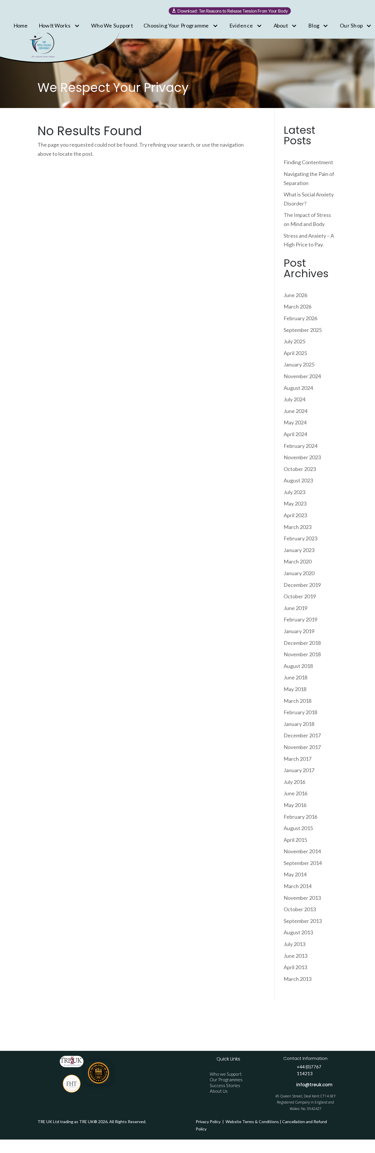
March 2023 (297, 527)
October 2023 (300, 469)
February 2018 (300, 712)
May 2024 (295, 422)
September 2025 (303, 330)
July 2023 (294, 492)
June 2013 (295, 955)
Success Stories (225, 1085)
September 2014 (303, 863)
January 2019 (299, 631)
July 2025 (294, 341)
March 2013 (297, 979)
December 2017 (302, 735)
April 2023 (295, 515)
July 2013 (294, 944)
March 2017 (297, 758)
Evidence (241, 25)
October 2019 (300, 596)
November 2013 (302, 898)
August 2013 (298, 932)
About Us (219, 1091)
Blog (313, 25)
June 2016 (295, 793)
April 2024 (295, 434)
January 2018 (299, 724)
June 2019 (295, 608)
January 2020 (299, 573)
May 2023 (295, 503)
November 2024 (302, 376)
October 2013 (300, 909)
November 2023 (302, 457)
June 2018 (295, 677)
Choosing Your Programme (176, 25)
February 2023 (300, 538)
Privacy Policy (208, 1121)
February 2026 (300, 318)
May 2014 (295, 874)
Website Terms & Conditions (252, 1121)
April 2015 (295, 840)
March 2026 (297, 306)
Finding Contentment (308, 162)
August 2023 (298, 480)
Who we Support (226, 1074)
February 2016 (300, 816)
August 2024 (298, 388)
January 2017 (299, 770)
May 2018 (295, 689)
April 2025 (295, 353)
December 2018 (302, 643)
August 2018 (298, 666)
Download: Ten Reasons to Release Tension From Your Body (233, 10)
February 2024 (300, 446)
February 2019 (300, 619)
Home (20, 25)
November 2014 (302, 851)
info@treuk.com (314, 1085)
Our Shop (351, 25)
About (281, 25)
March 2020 (297, 561)
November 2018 (302, 654)
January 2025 (299, 364)
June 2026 (295, 295)
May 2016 (295, 805)
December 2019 (302, 585)
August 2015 (298, 828)
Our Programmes (226, 1079)
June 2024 (295, 411)
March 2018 (297, 701)
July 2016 (294, 782)
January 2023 (299, 550)
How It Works (55, 25)
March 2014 (297, 886)
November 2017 (302, 747)
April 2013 (295, 967)
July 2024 (294, 399)
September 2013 (303, 921)
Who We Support (112, 25)
